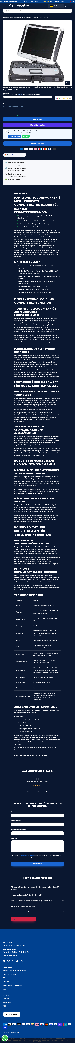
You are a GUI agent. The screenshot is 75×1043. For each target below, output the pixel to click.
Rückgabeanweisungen (10, 978)
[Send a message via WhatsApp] (5, 1038)
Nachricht (14, 838)
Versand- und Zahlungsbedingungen (14, 970)
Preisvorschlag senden (38, 144)
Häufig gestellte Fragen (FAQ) (12, 985)
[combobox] (37, 11)
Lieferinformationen (9, 974)
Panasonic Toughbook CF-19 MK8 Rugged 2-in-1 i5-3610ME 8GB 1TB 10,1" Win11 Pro (29, 17)
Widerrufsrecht (8, 1002)
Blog (4, 989)
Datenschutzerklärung (27, 855)
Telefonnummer (18, 829)
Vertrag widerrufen (11, 1014)
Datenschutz (7, 998)
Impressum (6, 1010)
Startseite (5, 17)
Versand (19, 94)
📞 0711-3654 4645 (14, 136)
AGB (4, 1006)
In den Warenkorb (37, 119)
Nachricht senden (37, 863)
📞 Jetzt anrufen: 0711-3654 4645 (23, 919)
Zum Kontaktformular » (10, 956)
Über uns (6, 981)
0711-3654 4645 (9, 949)
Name (12, 812)
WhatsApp (25, 136)
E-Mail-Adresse (15, 820)
